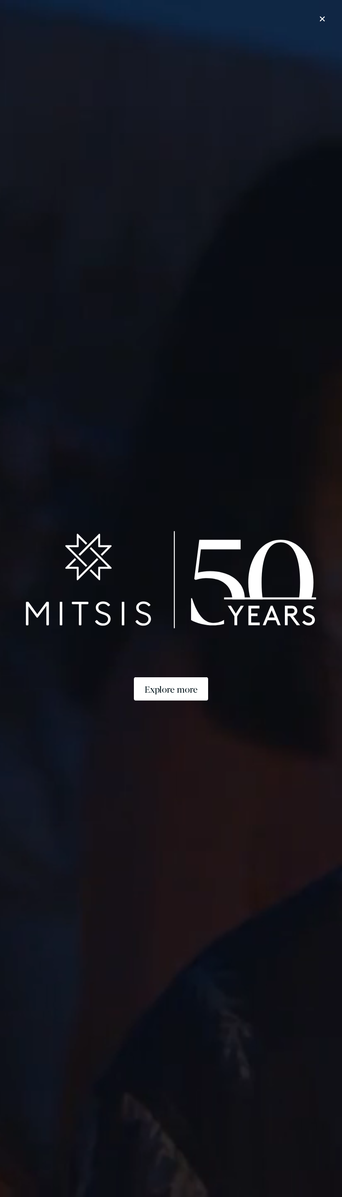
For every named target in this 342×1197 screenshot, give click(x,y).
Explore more (171, 689)
